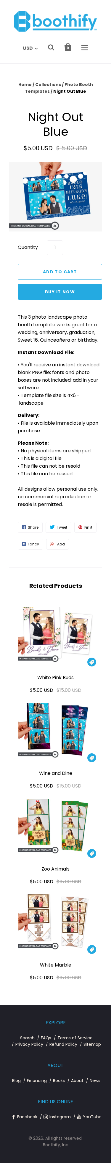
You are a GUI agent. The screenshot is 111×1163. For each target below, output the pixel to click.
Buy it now (60, 292)
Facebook (27, 1117)
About (77, 1080)
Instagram (60, 1117)
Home (25, 84)
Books (59, 1080)
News (95, 1080)
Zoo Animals (55, 869)
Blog (16, 1080)
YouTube (92, 1117)
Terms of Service (75, 1038)
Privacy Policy (29, 1044)
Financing (37, 1080)
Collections (48, 84)
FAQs (46, 1038)
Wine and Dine (55, 773)
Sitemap (92, 1044)
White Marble (55, 965)
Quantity (28, 247)
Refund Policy (63, 1044)
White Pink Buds (55, 677)
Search (27, 1038)
